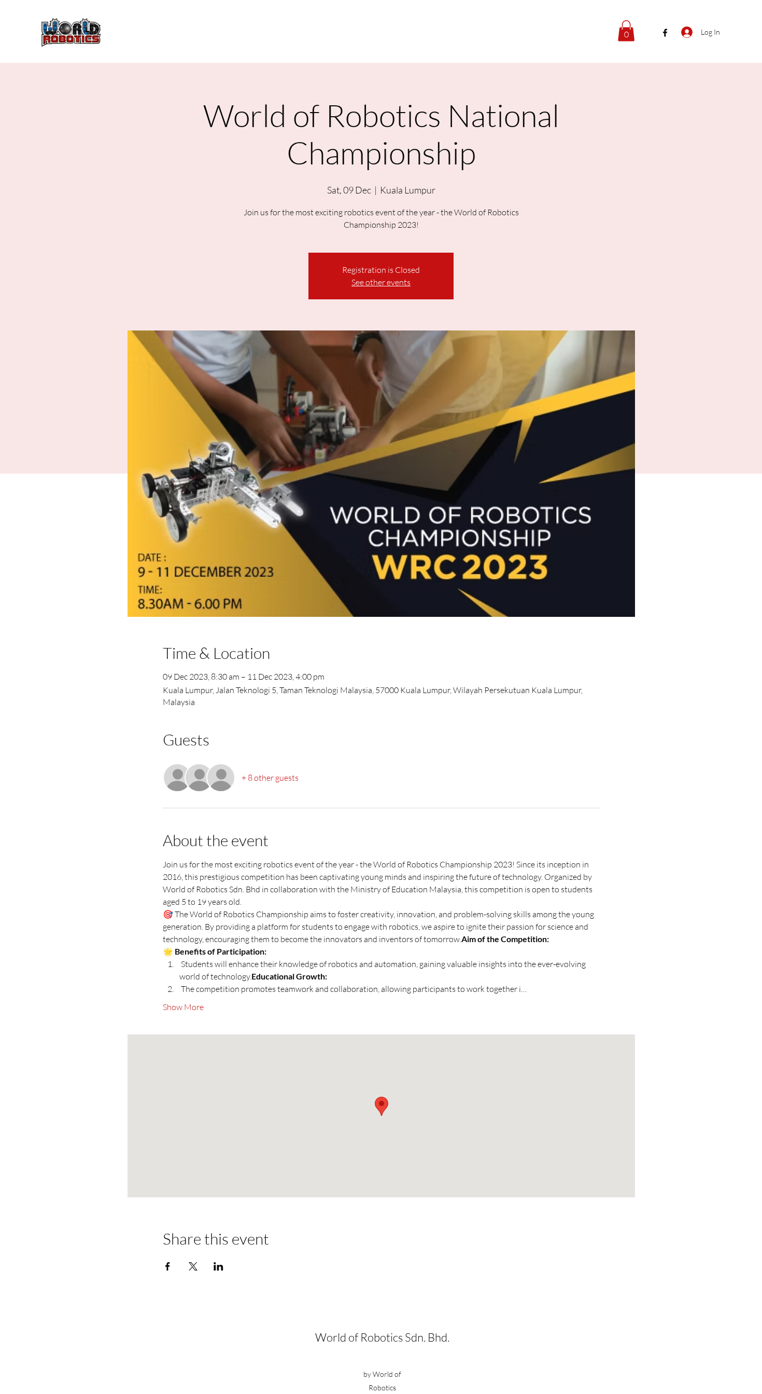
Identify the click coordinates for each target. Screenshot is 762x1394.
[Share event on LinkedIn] (218, 1266)
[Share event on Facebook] (168, 1266)
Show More (183, 1007)
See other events (381, 282)
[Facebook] (665, 32)
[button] (626, 31)
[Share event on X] (193, 1266)
